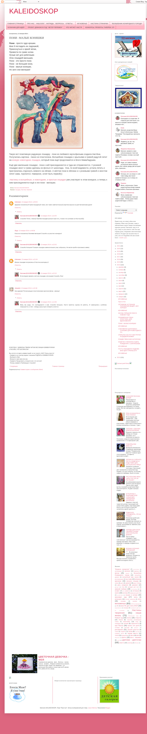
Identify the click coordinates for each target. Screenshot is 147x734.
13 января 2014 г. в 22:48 (29, 288)
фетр (132, 635)
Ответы (19, 212)
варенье (136, 571)
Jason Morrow (92, 708)
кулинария (118, 599)
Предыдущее (103, 366)
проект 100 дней (133, 625)
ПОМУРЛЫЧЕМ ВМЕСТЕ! (131, 445)
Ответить (18, 207)
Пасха (121, 620)
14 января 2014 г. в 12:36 (49, 302)
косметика (120, 595)
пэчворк (117, 627)
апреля (121, 288)
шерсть (121, 643)
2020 (118, 248)
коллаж (125, 593)
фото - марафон (135, 637)
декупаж (128, 583)
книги (117, 593)
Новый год (119, 618)
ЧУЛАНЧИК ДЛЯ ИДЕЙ (15, 27)
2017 (118, 257)
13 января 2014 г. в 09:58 (27, 230)
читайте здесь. (123, 237)
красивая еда (121, 597)
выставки (129, 579)
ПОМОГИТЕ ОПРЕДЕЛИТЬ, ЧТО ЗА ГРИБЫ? (133, 514)
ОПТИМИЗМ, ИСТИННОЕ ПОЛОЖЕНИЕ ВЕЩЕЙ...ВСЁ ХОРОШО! (128, 306)
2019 (118, 251)
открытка (138, 618)
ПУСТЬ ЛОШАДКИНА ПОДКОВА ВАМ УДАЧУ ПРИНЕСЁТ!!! (128, 349)
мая (120, 286)
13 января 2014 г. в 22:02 (49, 244)
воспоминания (119, 579)
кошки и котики (131, 595)
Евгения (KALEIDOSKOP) (28, 216)
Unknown (18, 202)
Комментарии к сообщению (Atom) (31, 369)
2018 (118, 254)
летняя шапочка (130, 599)
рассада (126, 627)
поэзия (126, 623)
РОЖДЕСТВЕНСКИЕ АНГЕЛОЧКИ (129, 339)
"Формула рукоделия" (122, 569)
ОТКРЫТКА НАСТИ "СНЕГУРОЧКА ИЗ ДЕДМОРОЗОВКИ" (129, 335)
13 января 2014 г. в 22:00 (49, 216)
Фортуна (117, 637)
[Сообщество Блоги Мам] (17, 702)
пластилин (126, 621)
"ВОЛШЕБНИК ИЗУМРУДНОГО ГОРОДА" (127, 24)
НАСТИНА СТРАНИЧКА (99, 24)
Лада (16, 230)
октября (121, 272)
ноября (121, 270)
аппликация (118, 571)
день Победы (137, 583)
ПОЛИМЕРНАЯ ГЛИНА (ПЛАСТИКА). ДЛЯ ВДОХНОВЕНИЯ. (125, 319)
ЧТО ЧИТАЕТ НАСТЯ (74, 27)
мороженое (118, 607)
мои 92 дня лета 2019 (129, 606)
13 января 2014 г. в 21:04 (29, 259)
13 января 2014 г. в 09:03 (29, 202)
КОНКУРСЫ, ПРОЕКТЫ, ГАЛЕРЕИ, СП (99, 27)
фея (137, 635)
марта (121, 291)
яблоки (137, 642)
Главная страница (58, 366)
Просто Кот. (122, 302)
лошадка (17, 189)
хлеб (118, 640)
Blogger (107, 708)
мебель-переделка (136, 603)
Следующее (14, 366)
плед (136, 621)
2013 (118, 357)
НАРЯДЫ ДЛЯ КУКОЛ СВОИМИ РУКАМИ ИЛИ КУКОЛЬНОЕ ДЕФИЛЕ (133, 532)
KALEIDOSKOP (33, 11)
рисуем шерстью (133, 629)
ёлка (123, 587)
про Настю (119, 625)
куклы (136, 597)
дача (122, 583)
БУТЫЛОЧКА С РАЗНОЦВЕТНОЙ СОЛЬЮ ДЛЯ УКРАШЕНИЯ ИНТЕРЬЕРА (131, 497)
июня (120, 283)
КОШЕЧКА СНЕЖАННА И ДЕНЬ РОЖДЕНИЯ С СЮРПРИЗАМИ (129, 342)
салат (116, 631)
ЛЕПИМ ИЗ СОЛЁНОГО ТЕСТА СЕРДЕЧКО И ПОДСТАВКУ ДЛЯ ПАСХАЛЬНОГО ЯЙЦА (133, 462)
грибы (116, 583)
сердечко (123, 631)
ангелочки (136, 569)
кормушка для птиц (135, 593)
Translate (130, 213)
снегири (137, 631)
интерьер (136, 591)
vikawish (17, 288)
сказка (130, 631)
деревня (135, 585)
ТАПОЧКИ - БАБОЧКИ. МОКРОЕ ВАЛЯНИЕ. (133, 429)
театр (117, 635)
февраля (122, 294)
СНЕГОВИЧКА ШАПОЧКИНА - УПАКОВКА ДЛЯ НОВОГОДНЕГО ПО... (129, 330)
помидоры (118, 623)
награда (126, 607)
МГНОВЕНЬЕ (82, 24)
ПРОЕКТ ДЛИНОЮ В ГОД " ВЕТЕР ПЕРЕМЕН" (45, 27)
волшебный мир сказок (130, 577)
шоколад (129, 642)
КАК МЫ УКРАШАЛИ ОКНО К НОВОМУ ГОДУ (127, 314)
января (121, 297)
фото (124, 637)
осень (129, 618)
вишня (127, 573)
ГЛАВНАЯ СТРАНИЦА (15, 24)
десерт (117, 587)
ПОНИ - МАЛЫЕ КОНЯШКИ (127, 323)
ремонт (136, 627)
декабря (121, 267)
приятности (135, 623)
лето (139, 599)
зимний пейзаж (121, 589)
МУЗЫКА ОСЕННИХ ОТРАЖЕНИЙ (132, 549)
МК (117, 606)
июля (120, 280)
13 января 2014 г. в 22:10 (49, 273)
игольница (134, 589)
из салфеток (126, 591)
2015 (118, 262)
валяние (127, 571)
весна (117, 573)
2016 (118, 259)
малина (135, 601)
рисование (119, 629)
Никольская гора (133, 615)
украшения (125, 635)
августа (121, 278)
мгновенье (120, 603)
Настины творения (26, 189)
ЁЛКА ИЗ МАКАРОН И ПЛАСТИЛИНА (133, 414)
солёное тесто (119, 633)
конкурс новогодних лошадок (25, 159)
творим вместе (132, 633)
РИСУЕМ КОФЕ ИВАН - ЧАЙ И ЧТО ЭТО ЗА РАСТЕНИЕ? (133, 478)
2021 (118, 246)
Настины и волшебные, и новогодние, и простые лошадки (38, 179)
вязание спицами (133, 581)
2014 (118, 265)
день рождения (122, 585)
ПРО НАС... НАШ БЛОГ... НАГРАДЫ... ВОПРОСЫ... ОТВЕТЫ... (50, 24)
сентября (122, 275)
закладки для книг (133, 587)
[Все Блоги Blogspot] (10, 678)
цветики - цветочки (131, 640)
